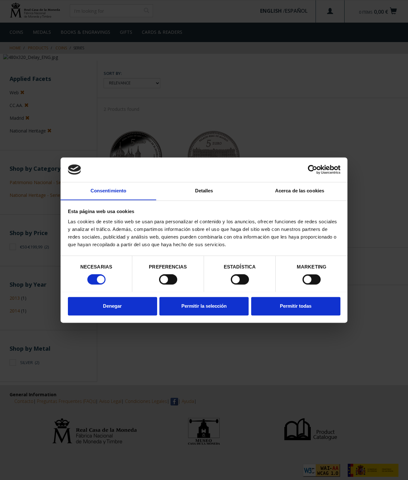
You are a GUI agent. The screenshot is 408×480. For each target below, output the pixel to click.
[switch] (168, 279)
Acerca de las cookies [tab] (299, 190)
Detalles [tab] (204, 190)
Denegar (112, 306)
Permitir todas (295, 306)
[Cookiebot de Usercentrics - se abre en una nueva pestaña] (312, 169)
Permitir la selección (204, 306)
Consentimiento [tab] (108, 190)
